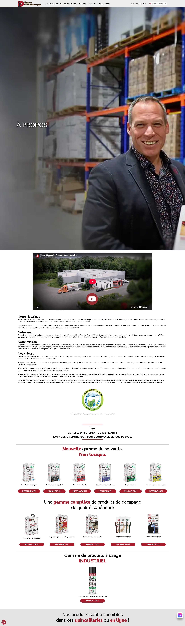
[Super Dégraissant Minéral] (105, 463)
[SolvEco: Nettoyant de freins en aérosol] (92, 568)
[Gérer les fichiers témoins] (3, 622)
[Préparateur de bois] (79, 463)
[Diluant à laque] (130, 463)
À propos (83, 4)
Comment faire (70, 4)
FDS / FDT (92, 4)
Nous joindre (104, 4)
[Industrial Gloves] (153, 514)
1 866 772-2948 (139, 4)
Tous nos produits (54, 4)
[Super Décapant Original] (29, 463)
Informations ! (29, 491)
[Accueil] (29, 2)
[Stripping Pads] (122, 514)
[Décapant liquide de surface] (155, 463)
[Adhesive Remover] (92, 514)
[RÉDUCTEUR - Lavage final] (54, 463)
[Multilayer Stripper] (31, 514)
